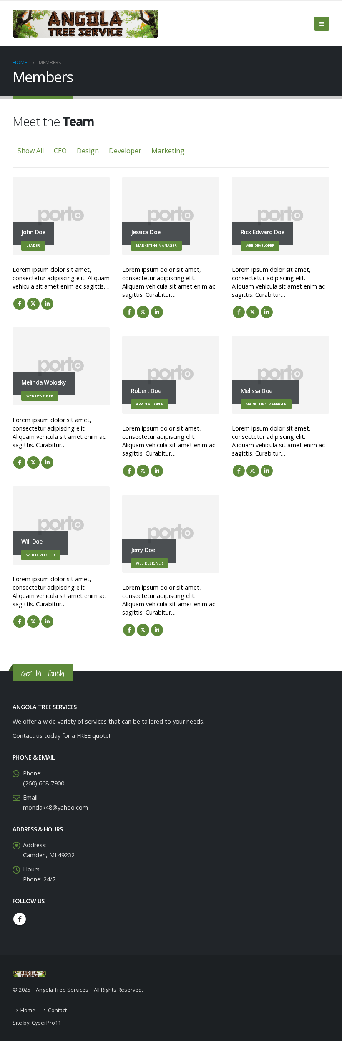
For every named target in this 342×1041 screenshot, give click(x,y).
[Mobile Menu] (321, 24)
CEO (60, 150)
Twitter (33, 304)
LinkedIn (47, 304)
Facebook (19, 304)
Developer (125, 150)
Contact (57, 1010)
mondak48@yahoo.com (55, 807)
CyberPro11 (46, 1022)
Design (88, 150)
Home (27, 1010)
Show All (31, 150)
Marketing (167, 150)
